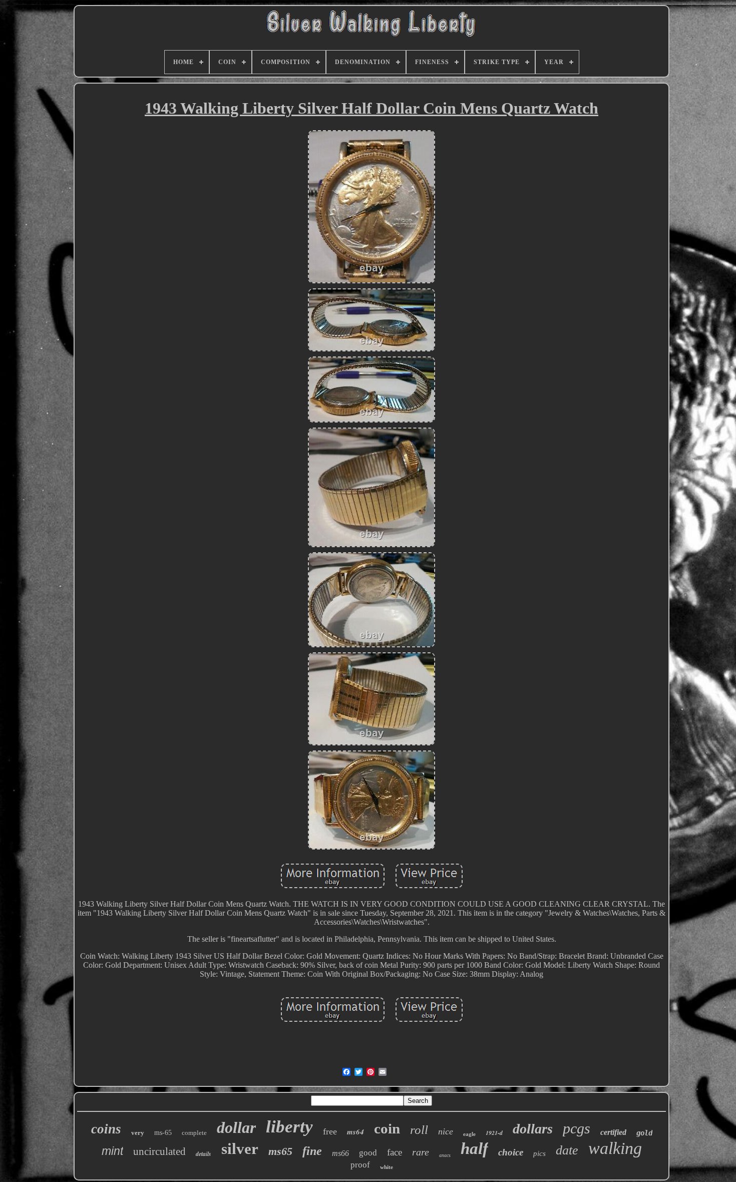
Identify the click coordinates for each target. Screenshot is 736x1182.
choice (510, 1152)
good (368, 1152)
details (203, 1153)
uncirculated (159, 1151)
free (330, 1131)
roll (419, 1129)
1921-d (494, 1132)
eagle (469, 1134)
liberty (289, 1126)
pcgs (576, 1128)
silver (239, 1148)
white (386, 1167)
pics (539, 1153)
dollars (533, 1128)
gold (644, 1133)
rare (420, 1151)
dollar (236, 1127)
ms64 (355, 1131)
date (567, 1150)
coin (387, 1128)
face (394, 1152)
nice (445, 1131)
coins (106, 1128)
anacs (445, 1155)
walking (615, 1148)
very (137, 1132)
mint (112, 1150)
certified (613, 1132)
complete (194, 1132)
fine (312, 1150)
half (474, 1148)
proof (360, 1164)
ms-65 (163, 1132)
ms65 (280, 1151)
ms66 (340, 1153)
